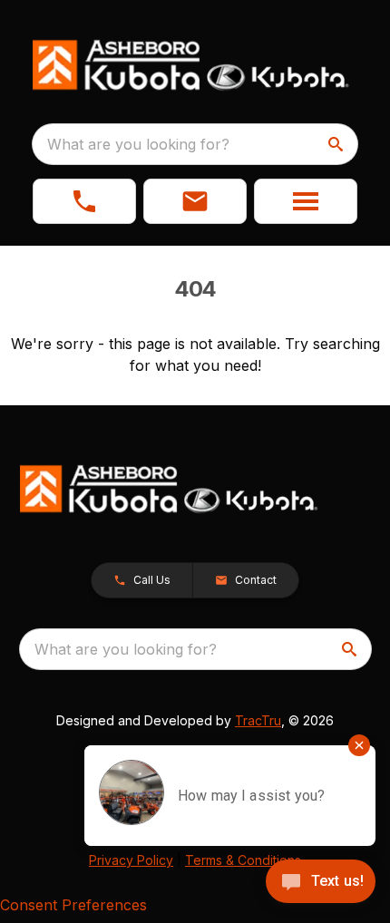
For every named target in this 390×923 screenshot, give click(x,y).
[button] (84, 201)
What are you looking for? (138, 144)
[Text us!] (320, 883)
